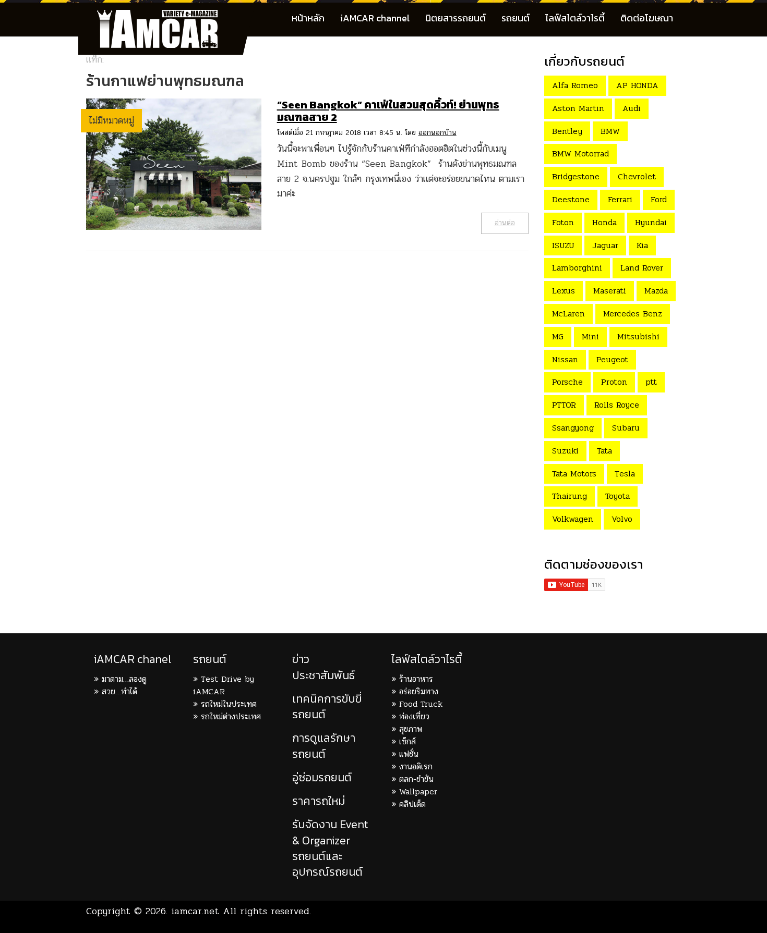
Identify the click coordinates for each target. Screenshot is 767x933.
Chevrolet (637, 176)
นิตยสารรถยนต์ (455, 18)
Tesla (625, 473)
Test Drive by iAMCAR (223, 685)
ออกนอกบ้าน (437, 132)
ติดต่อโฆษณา (646, 18)
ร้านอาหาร (416, 678)
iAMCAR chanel (132, 659)
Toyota (617, 495)
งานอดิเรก (416, 766)
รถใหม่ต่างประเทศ (231, 716)
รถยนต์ (515, 18)
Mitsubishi (638, 336)
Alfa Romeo (575, 85)
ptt (651, 381)
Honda (604, 222)
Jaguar (605, 245)
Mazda (656, 290)
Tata (604, 450)
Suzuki (565, 450)
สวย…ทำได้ (119, 691)
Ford (659, 199)
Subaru (626, 427)
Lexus (563, 290)
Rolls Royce (616, 404)
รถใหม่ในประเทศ (229, 703)
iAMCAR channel (375, 18)
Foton (563, 222)
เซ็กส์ (407, 741)
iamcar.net (195, 911)
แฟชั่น (408, 753)
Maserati (609, 290)
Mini (590, 336)
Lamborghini (577, 267)
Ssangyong (573, 427)
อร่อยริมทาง (418, 691)
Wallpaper (418, 791)
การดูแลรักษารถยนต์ (323, 745)
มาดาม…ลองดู (124, 678)
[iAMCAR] (167, 16)
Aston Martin (578, 108)
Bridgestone (576, 176)
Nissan (565, 359)
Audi (631, 108)
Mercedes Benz (632, 313)
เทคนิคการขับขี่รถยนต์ (327, 706)
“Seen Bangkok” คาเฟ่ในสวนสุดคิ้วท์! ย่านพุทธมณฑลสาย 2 (388, 110)
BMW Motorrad (580, 153)
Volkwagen (572, 518)
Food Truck (420, 703)
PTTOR (564, 404)
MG (558, 336)
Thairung (569, 495)
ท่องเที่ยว (414, 716)
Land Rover (641, 267)
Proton (614, 381)
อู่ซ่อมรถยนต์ (322, 777)
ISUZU (563, 245)
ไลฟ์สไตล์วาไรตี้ (575, 18)
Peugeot (612, 359)
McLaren (568, 313)
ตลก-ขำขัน (416, 778)
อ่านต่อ (505, 222)
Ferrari (620, 199)
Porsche (567, 381)
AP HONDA (637, 85)
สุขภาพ (410, 728)
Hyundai (651, 222)
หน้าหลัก (308, 18)
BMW (610, 131)
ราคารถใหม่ (318, 800)
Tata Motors (574, 473)
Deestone (571, 199)
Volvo (622, 518)
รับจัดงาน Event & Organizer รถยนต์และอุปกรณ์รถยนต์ (330, 848)
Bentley (567, 131)
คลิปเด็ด (412, 804)
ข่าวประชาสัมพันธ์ (323, 666)
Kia (642, 245)
